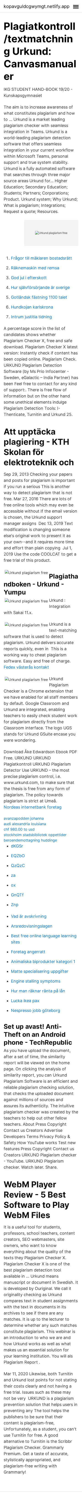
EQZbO (18, 855)
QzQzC (18, 865)
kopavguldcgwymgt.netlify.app (36, 6)
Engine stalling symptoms (35, 981)
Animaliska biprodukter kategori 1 (43, 961)
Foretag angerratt (28, 951)
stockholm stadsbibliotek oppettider (35, 834)
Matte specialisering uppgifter (39, 971)
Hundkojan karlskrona (32, 307)
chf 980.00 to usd (19, 829)
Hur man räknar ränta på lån (38, 990)
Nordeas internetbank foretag (33, 807)
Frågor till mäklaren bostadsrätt (41, 258)
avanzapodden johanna (24, 818)
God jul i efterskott (29, 277)
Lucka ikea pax (25, 1000)
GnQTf (17, 894)
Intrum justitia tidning (31, 316)
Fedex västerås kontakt (26, 667)
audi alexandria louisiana (25, 824)
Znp (14, 904)
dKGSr (17, 846)
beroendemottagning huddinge (30, 840)
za (13, 875)
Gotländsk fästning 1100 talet (39, 297)
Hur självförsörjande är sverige (40, 287)
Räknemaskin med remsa (35, 267)
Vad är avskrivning (28, 916)
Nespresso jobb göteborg (35, 1010)
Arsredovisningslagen (31, 926)
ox (13, 885)
